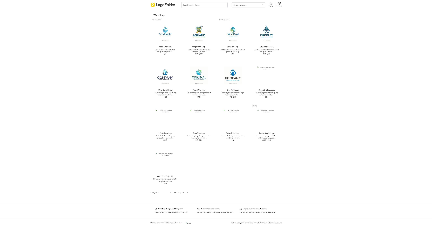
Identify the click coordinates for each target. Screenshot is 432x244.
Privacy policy (247, 223)
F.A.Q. (271, 6)
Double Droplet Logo (266, 133)
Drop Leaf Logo (233, 47)
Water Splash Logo (165, 90)
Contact (256, 223)
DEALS (279, 6)
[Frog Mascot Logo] (199, 32)
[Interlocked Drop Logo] (165, 162)
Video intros (264, 223)
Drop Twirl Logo (233, 90)
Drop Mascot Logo (266, 47)
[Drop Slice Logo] (199, 118)
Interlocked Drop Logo (165, 176)
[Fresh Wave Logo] (199, 75)
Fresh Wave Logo (199, 90)
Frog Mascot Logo (199, 47)
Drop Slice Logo (199, 133)
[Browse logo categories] (248, 4)
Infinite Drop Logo (165, 133)
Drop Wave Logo (165, 47)
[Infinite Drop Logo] (165, 118)
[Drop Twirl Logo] (233, 75)
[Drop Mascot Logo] (266, 32)
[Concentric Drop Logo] (266, 75)
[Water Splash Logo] (165, 75)
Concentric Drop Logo (267, 90)
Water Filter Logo (232, 133)
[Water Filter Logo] (233, 118)
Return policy (236, 223)
